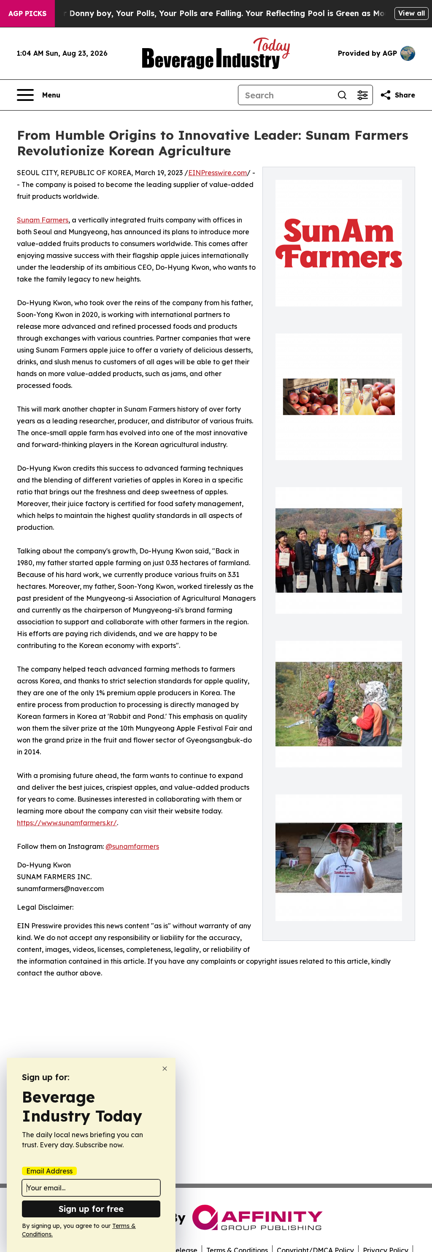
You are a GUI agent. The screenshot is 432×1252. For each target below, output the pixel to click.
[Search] (342, 95)
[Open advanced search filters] (362, 95)
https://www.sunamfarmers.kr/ (67, 822)
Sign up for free (91, 1208)
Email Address (49, 1171)
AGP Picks (27, 13)
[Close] (165, 1069)
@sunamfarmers (132, 846)
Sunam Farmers (42, 220)
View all (411, 13)
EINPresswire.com (217, 172)
